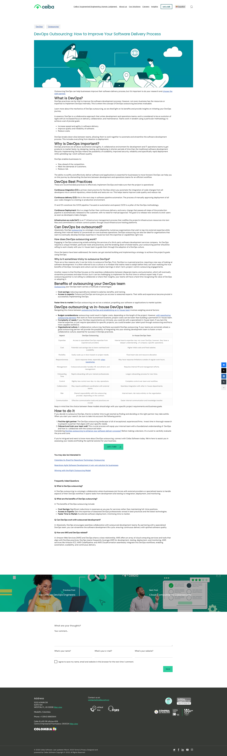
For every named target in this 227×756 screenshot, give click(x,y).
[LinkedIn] (223, 376)
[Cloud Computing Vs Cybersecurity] (170, 593)
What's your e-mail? (103, 651)
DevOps (39, 26)
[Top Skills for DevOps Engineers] (57, 593)
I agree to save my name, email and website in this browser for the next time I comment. (96, 662)
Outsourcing (53, 26)
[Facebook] (223, 364)
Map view (58, 707)
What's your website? (144, 651)
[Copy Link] (223, 381)
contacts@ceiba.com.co (98, 700)
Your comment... (61, 631)
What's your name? (62, 651)
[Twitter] (223, 370)
